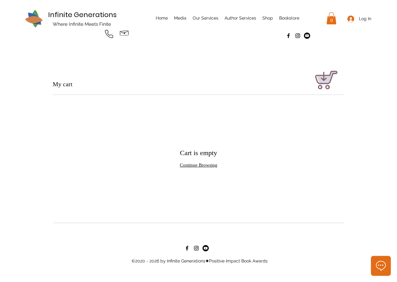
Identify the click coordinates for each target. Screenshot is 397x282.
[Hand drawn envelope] (124, 32)
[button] (331, 18)
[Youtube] (307, 36)
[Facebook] (288, 36)
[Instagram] (298, 36)
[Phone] (109, 33)
